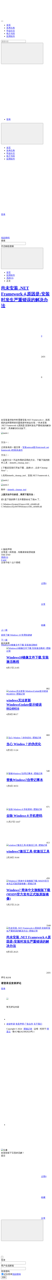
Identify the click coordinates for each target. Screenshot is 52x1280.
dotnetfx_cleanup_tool (16, 489)
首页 (8, 25)
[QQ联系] (28, 1077)
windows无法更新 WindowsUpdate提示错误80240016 (24, 704)
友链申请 (10, 1024)
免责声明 (19, 1024)
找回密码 (16, 1274)
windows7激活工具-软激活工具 (28, 851)
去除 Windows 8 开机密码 (24, 815)
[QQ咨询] (21, 1147)
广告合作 (29, 1024)
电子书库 (10, 33)
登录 (8, 119)
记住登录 (8, 1274)
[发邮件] (28, 1122)
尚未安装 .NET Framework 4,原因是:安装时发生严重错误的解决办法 (28, 941)
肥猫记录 (28, 1029)
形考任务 (10, 28)
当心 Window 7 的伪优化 (23, 744)
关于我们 (38, 1024)
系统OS (9, 278)
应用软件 (10, 36)
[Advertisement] (26, 397)
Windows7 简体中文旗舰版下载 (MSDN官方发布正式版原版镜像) (28, 894)
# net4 (3, 560)
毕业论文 (10, 31)
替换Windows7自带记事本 (24, 780)
